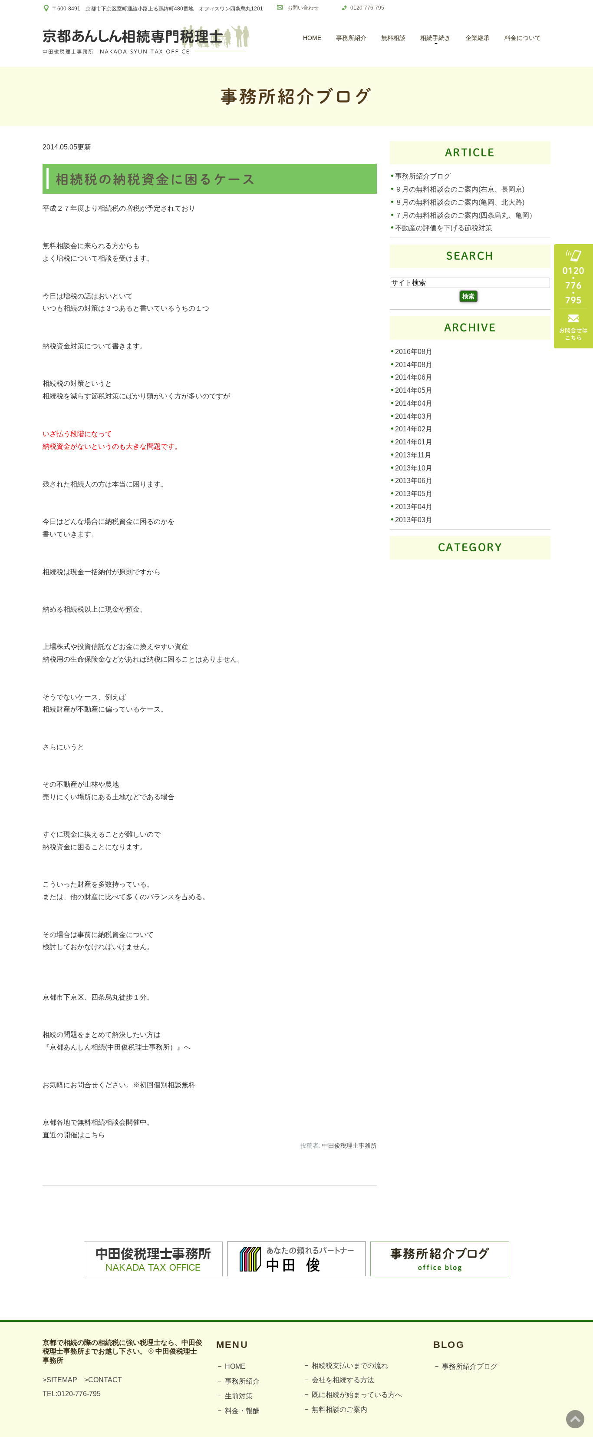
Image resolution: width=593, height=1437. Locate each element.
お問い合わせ (303, 8)
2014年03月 (413, 416)
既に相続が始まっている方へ (357, 1394)
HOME (312, 37)
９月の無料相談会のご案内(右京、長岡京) (459, 189)
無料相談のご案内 (339, 1409)
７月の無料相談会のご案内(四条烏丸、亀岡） (465, 215)
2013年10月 (413, 467)
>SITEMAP (60, 1380)
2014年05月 (413, 390)
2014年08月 (413, 364)
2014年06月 (413, 377)
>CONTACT (103, 1380)
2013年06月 (413, 480)
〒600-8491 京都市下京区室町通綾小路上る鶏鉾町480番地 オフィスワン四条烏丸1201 (157, 9)
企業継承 (477, 37)
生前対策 (239, 1396)
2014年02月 (413, 429)
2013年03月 (413, 519)
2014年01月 (413, 442)
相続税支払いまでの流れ (350, 1365)
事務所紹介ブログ (423, 176)
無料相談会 (60, 245)
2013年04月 (413, 506)
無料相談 (393, 37)
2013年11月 (413, 455)
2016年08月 (413, 351)
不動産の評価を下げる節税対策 (443, 228)
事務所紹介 (351, 37)
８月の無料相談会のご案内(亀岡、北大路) (459, 202)
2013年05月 (413, 493)
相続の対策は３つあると (101, 308)
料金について (522, 37)
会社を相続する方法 (343, 1380)
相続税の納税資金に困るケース (156, 179)
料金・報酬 (242, 1410)
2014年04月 (413, 403)
